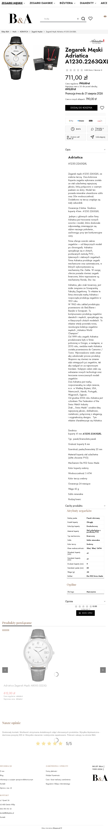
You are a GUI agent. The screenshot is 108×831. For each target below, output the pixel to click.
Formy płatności (51, 771)
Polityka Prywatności (53, 775)
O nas (2, 771)
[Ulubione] (90, 18)
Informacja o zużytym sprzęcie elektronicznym (16, 779)
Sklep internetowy (50, 828)
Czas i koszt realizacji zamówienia (58, 779)
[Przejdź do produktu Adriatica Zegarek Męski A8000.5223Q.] (39, 655)
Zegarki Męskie (37, 31)
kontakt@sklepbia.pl (7, 813)
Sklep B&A (5, 31)
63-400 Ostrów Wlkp (7, 804)
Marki (14, 31)
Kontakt (2, 784)
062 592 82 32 (6, 809)
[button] (83, 18)
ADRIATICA (24, 31)
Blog (1, 775)
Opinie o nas (5, 788)
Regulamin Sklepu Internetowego (58, 784)
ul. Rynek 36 (4, 800)
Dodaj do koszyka (81, 107)
